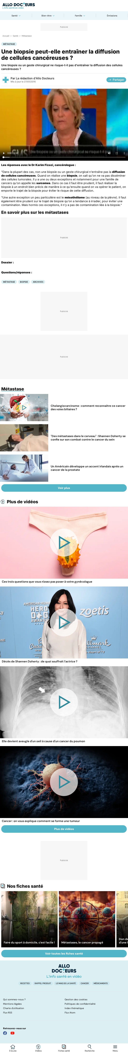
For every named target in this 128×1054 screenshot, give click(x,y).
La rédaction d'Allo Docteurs (35, 78)
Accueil (5, 36)
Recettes (25, 983)
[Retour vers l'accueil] (64, 5)
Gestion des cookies (76, 999)
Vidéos (38, 1051)
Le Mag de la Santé (66, 983)
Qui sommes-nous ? (14, 999)
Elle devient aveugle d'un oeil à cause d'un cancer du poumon (43, 741)
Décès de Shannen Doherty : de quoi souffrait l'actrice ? (39, 661)
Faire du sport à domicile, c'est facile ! (29, 942)
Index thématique (74, 1008)
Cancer (85, 983)
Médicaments (101, 983)
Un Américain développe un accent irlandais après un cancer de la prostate (87, 468)
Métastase (27, 36)
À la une (12, 1051)
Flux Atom (70, 1012)
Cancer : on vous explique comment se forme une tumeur (41, 821)
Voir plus (64, 488)
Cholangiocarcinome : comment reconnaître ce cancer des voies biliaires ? (88, 407)
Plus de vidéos (22, 501)
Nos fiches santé (25, 886)
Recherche (89, 1051)
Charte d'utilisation (13, 1008)
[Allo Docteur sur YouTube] (12, 1033)
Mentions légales (12, 1003)
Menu (115, 1051)
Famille (78, 15)
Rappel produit (43, 983)
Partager (118, 79)
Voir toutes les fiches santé (64, 953)
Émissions (112, 15)
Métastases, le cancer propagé (82, 942)
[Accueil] (64, 971)
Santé (14, 15)
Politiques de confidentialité (80, 1003)
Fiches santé (64, 1051)
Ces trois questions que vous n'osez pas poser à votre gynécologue (47, 582)
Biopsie (24, 282)
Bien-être (47, 15)
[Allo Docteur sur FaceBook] (5, 1033)
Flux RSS (7, 1012)
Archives (38, 282)
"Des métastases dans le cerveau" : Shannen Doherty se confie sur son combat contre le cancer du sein (88, 437)
